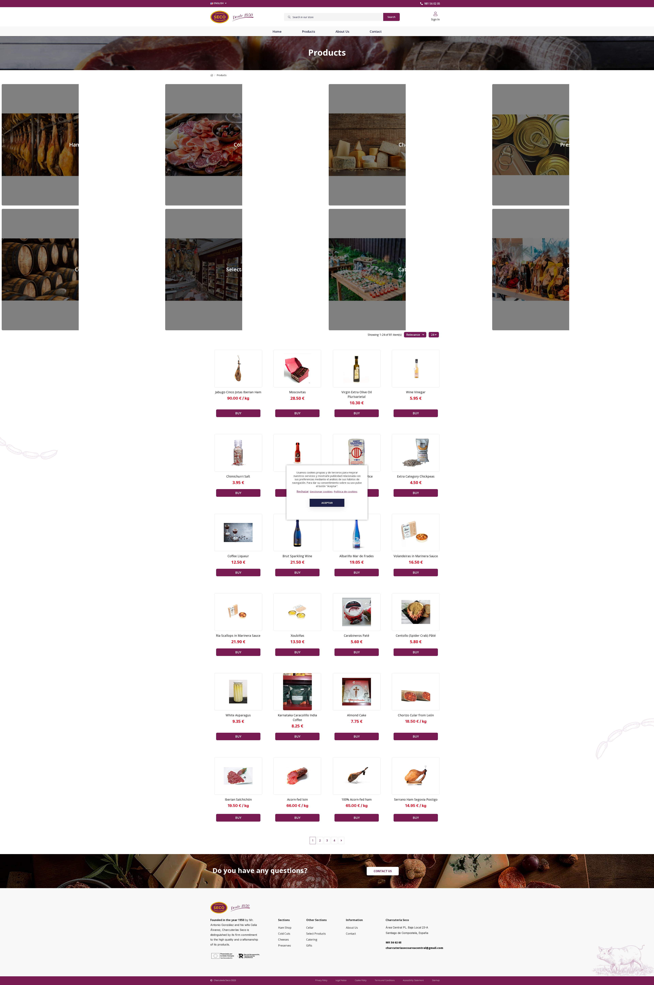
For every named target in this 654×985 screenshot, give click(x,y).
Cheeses (409, 144)
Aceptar (327, 503)
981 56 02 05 (432, 3)
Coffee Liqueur (238, 556)
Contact (351, 933)
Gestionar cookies (321, 491)
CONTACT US (383, 871)
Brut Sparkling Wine (297, 556)
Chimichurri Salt (238, 476)
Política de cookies (345, 491)
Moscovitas (297, 392)
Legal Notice (341, 980)
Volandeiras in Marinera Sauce (416, 556)
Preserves (572, 144)
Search (391, 17)
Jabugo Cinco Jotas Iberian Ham (238, 392)
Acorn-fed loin (297, 799)
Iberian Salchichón (238, 799)
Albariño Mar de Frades (356, 556)
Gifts (572, 269)
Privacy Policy (321, 980)
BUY (238, 413)
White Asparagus (238, 715)
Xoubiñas (297, 635)
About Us (352, 928)
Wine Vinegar (415, 392)
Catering (408, 269)
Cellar (82, 269)
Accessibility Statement (413, 980)
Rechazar (303, 491)
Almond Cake (356, 715)
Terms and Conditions (385, 980)
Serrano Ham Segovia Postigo (416, 799)
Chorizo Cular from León (416, 715)
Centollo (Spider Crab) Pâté (416, 635)
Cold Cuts (245, 144)
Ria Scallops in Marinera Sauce (238, 635)
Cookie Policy (361, 980)
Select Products (245, 269)
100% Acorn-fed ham (356, 799)
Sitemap (436, 980)
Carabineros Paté (356, 635)
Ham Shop (82, 144)
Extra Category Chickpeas (415, 476)
